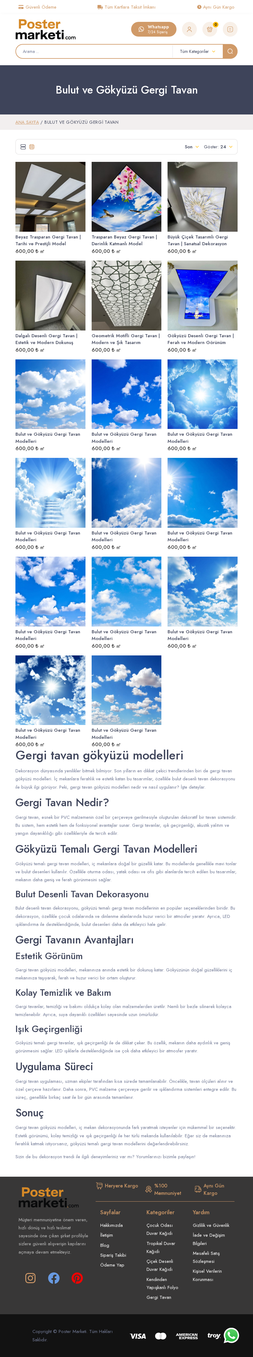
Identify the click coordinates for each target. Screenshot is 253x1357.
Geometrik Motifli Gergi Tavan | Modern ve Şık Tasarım (126, 339)
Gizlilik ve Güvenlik (211, 1225)
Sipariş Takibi (113, 1255)
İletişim (106, 1235)
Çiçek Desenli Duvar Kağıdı (160, 1265)
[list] (23, 146)
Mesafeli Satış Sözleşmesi (206, 1257)
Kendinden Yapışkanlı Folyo (162, 1283)
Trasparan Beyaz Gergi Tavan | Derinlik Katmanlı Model (124, 240)
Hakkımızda (111, 1225)
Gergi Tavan (159, 1297)
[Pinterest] (77, 1278)
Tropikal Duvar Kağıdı (161, 1247)
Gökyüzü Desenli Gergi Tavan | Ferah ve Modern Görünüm (201, 339)
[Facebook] (53, 1278)
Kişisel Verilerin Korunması (207, 1275)
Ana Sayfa (27, 122)
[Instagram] (30, 1278)
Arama (230, 51)
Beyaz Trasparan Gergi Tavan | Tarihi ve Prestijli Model (48, 240)
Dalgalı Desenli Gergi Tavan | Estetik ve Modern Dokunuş (46, 339)
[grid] (32, 146)
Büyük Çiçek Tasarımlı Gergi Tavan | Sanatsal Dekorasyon (198, 240)
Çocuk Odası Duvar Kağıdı (160, 1229)
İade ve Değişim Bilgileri (209, 1239)
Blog (104, 1245)
